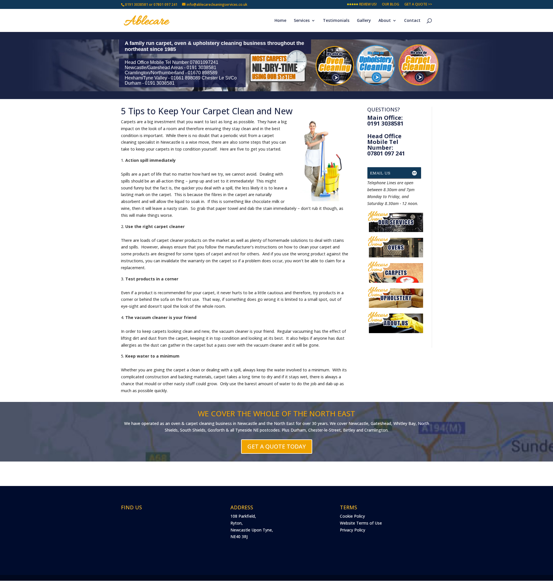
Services (302, 20)
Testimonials (336, 20)
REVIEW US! (367, 5)
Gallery (364, 20)
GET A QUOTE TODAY (276, 446)
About (384, 20)
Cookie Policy (352, 516)
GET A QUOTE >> (418, 5)
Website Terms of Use (361, 523)
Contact (412, 20)
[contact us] (395, 176)
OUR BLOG (390, 5)
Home (280, 20)
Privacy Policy (352, 530)
